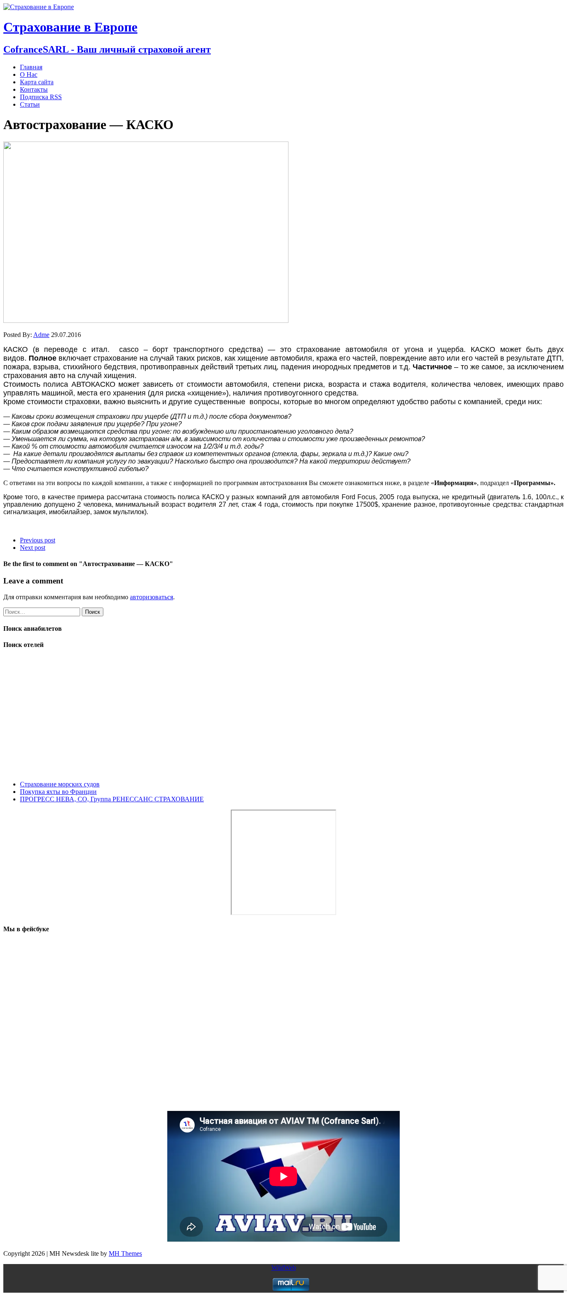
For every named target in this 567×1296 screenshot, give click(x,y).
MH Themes (125, 1253)
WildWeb (283, 1267)
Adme (41, 334)
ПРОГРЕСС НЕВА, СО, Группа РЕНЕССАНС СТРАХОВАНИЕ (112, 799)
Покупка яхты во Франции (58, 791)
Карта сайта (37, 81)
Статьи (30, 104)
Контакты (34, 89)
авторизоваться (151, 596)
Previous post (37, 540)
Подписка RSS (41, 96)
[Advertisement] (252, 716)
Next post (32, 547)
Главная (31, 67)
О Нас (28, 74)
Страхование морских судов (60, 784)
